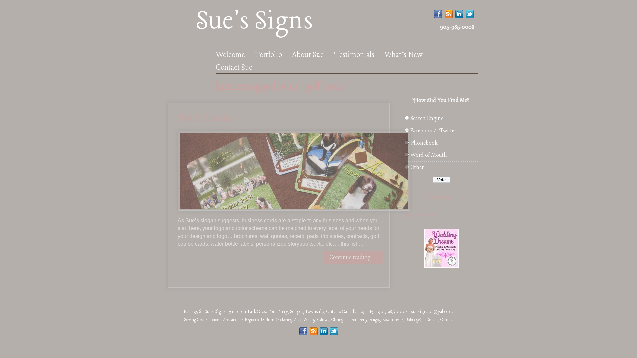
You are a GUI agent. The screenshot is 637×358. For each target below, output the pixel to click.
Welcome (230, 55)
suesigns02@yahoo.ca (432, 312)
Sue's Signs (254, 21)
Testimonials (354, 55)
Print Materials (207, 118)
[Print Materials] (294, 209)
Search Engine (426, 118)
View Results (441, 197)
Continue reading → (353, 257)
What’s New (403, 55)
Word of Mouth (428, 155)
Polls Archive (420, 215)
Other (417, 167)
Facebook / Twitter (433, 130)
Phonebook (423, 143)
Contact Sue (234, 67)
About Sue (308, 55)
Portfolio (268, 55)
